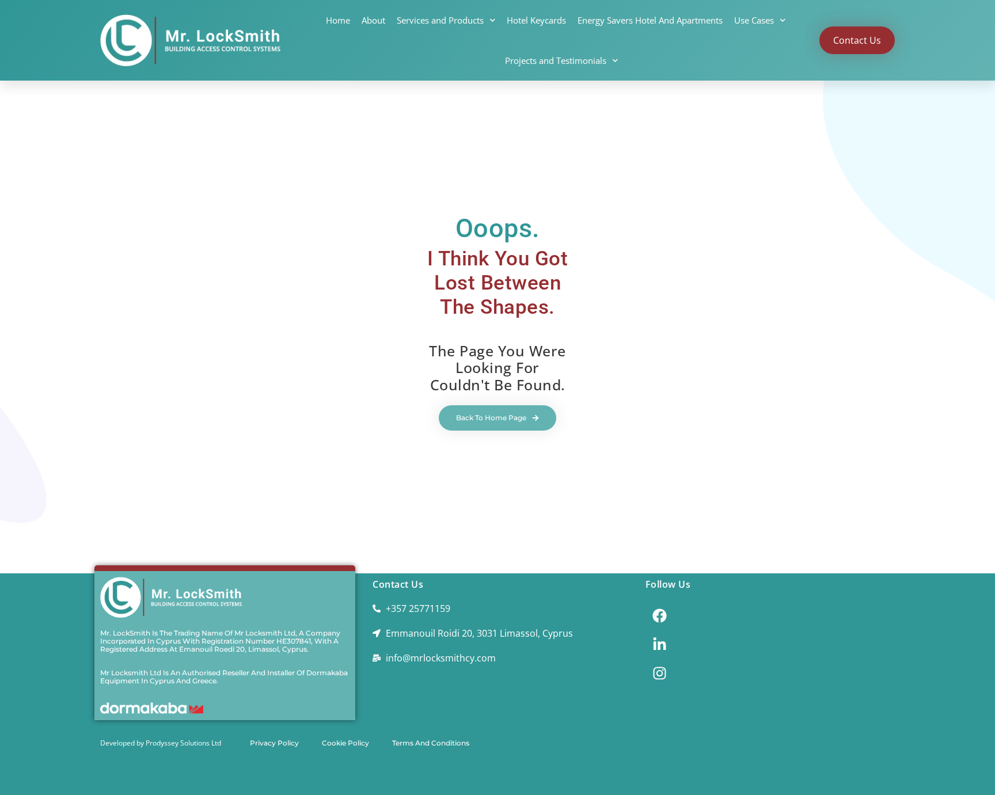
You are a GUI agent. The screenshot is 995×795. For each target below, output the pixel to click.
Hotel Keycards (536, 20)
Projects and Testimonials (555, 60)
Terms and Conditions (430, 743)
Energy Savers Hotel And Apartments (650, 20)
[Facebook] (659, 616)
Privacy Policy (274, 743)
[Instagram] (659, 673)
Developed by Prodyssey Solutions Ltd (160, 743)
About (373, 20)
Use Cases (754, 20)
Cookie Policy (345, 743)
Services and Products (440, 20)
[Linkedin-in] (659, 644)
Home (338, 20)
